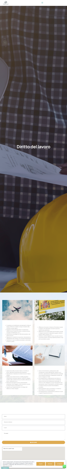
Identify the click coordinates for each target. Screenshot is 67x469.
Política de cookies (28, 464)
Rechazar (50, 463)
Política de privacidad (7, 465)
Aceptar (41, 463)
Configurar (59, 463)
